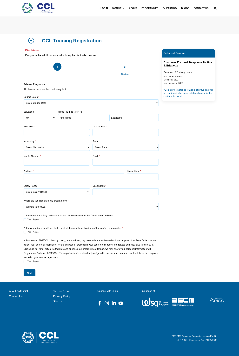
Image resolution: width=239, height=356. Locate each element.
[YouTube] (120, 303)
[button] (123, 8)
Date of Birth (100, 126)
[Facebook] (99, 303)
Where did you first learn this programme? (46, 200)
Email (96, 156)
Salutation (29, 111)
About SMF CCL (19, 291)
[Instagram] (106, 303)
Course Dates (31, 96)
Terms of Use (61, 291)
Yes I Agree (33, 219)
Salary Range (31, 185)
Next (29, 273)
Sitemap (58, 301)
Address (28, 171)
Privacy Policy (62, 296)
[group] (91, 70)
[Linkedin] (113, 303)
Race (96, 141)
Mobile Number (32, 156)
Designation (99, 185)
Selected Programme (34, 84)
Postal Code (134, 171)
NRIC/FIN (29, 126)
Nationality (30, 141)
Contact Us (16, 296)
